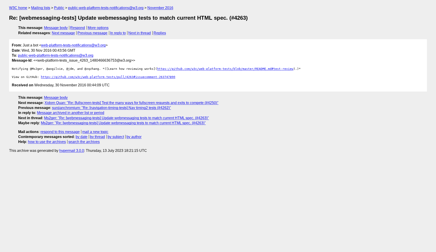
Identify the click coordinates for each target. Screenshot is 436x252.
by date (81, 137)
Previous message (92, 33)
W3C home (18, 8)
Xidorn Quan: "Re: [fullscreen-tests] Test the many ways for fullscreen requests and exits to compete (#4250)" (131, 103)
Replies (160, 33)
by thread (97, 137)
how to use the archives (47, 142)
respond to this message (60, 132)
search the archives (84, 142)
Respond (77, 28)
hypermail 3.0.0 (71, 151)
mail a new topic (95, 132)
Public (59, 8)
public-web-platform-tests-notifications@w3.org (106, 8)
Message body (56, 28)
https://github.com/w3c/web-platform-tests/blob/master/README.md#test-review (225, 68)
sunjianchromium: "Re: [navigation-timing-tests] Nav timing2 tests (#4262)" (111, 108)
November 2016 (160, 8)
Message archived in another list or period (70, 113)
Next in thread (139, 33)
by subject (116, 137)
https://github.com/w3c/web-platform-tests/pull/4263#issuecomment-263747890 (108, 77)
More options (98, 28)
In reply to (118, 33)
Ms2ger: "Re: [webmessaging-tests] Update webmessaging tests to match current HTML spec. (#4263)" (126, 118)
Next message (63, 33)
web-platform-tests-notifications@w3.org (73, 45)
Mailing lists (40, 8)
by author (133, 137)
